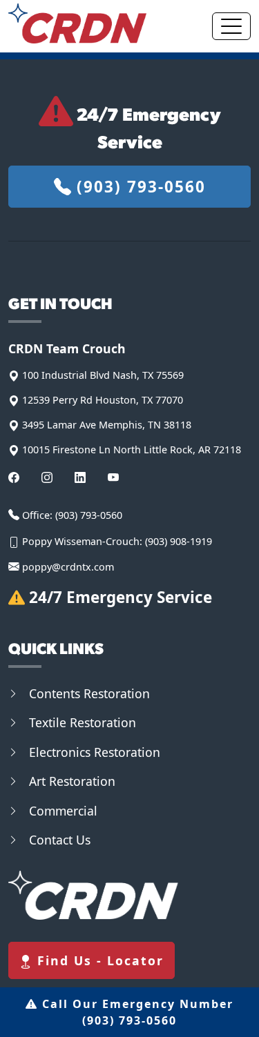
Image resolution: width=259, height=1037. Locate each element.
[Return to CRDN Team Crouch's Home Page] (77, 23)
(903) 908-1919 (178, 541)
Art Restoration (72, 781)
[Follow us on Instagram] (47, 476)
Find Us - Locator (98, 960)
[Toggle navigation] (231, 26)
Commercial (63, 810)
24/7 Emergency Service (118, 597)
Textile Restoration (82, 722)
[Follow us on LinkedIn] (80, 476)
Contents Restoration (89, 693)
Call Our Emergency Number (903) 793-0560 (135, 1012)
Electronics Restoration (94, 752)
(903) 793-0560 (138, 186)
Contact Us (59, 839)
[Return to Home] (129, 895)
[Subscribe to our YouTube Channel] (113, 476)
